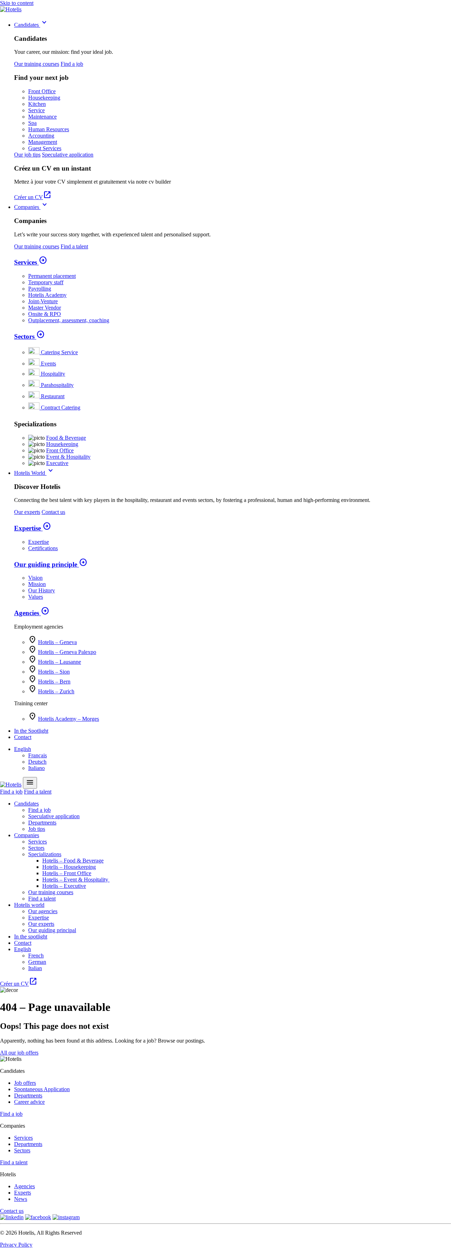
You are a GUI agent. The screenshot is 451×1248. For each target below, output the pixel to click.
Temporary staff (45, 282)
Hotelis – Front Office (66, 873)
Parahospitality (57, 385)
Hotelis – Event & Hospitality (76, 880)
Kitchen (37, 104)
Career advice (29, 1102)
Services (30, 262)
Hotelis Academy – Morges (68, 719)
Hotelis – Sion (54, 672)
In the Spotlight (31, 731)
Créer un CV (32, 197)
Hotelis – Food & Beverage (73, 861)
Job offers (25, 1083)
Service (36, 110)
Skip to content (16, 3)
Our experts (27, 512)
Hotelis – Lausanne (59, 662)
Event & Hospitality (68, 457)
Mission (37, 584)
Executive (57, 463)
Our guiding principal (52, 930)
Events (48, 364)
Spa (32, 123)
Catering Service (59, 352)
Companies (31, 207)
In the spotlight (30, 937)
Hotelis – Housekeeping (69, 867)
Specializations (44, 854)
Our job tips (27, 155)
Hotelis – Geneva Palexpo (67, 652)
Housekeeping (44, 98)
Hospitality (53, 374)
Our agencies (42, 911)
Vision (35, 578)
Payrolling (39, 289)
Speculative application (67, 155)
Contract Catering (60, 407)
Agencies (31, 613)
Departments (42, 823)
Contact (22, 737)
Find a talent (74, 246)
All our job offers (19, 1053)
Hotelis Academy (47, 295)
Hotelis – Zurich (56, 691)
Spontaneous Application (42, 1089)
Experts (22, 1193)
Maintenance (42, 117)
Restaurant (52, 396)
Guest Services (44, 148)
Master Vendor (44, 308)
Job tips (36, 829)
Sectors (29, 336)
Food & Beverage (66, 438)
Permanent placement (52, 276)
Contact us (53, 512)
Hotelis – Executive (64, 886)
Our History (41, 590)
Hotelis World (34, 473)
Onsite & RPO (44, 314)
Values (35, 597)
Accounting (41, 136)
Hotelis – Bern (54, 682)
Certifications (43, 548)
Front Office (42, 91)
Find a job (72, 64)
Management (42, 142)
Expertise (32, 528)
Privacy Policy (16, 1245)
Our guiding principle (50, 564)
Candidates (31, 25)
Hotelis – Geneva (57, 642)
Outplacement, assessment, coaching (68, 320)
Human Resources (48, 129)
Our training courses (36, 64)
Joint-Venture (43, 301)
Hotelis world (29, 905)
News (20, 1199)
